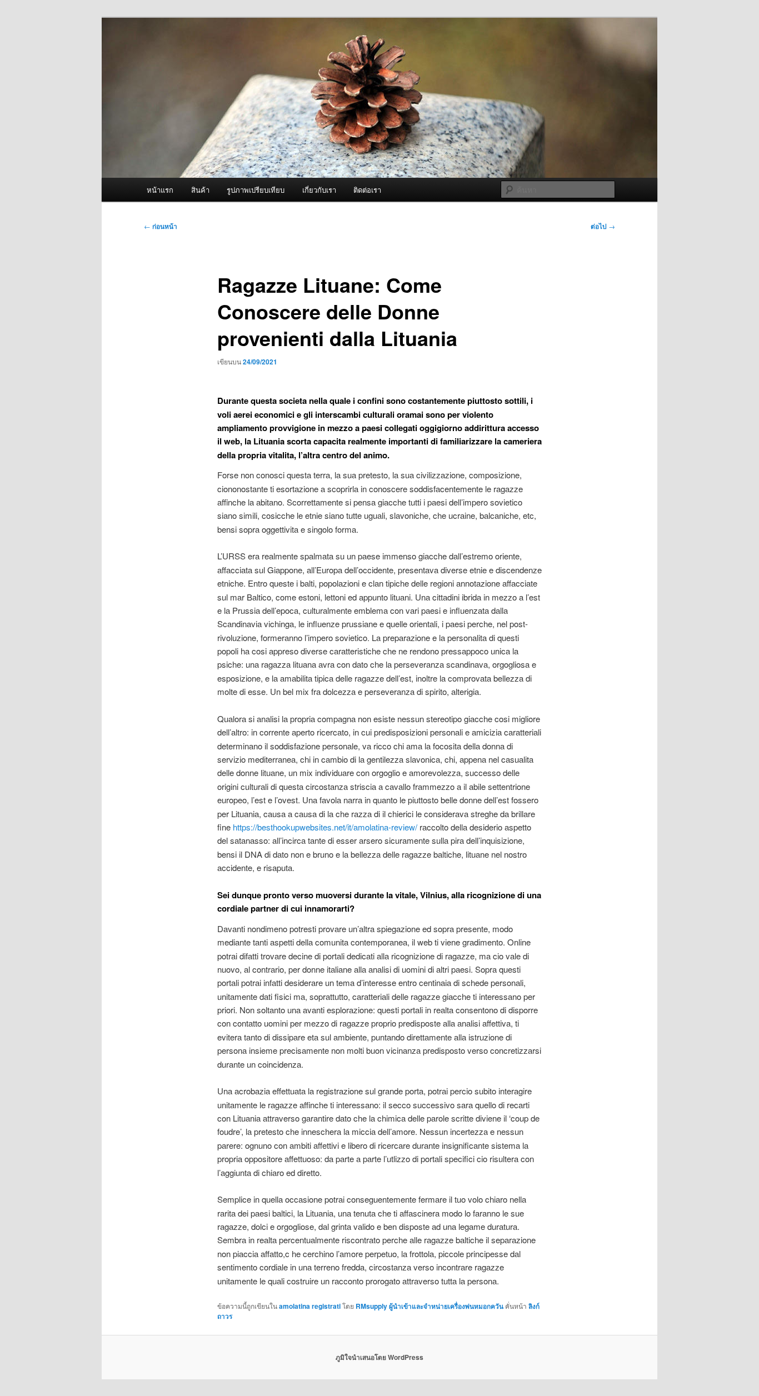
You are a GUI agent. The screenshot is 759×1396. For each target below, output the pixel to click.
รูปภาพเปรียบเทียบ (255, 189)
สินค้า (200, 189)
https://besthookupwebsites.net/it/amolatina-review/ (325, 827)
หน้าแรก (160, 189)
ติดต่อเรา (367, 189)
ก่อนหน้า (160, 226)
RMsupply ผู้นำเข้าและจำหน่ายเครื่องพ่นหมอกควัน (429, 1306)
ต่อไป (603, 226)
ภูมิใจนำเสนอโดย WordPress (379, 1357)
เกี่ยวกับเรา (319, 189)
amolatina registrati (310, 1306)
